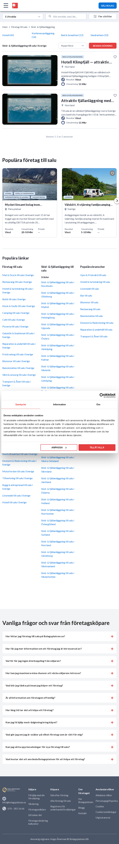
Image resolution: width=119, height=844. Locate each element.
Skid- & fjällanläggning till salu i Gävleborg (57, 553)
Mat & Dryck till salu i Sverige (18, 275)
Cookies (100, 806)
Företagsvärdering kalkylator (38, 822)
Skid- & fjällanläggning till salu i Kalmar (57, 357)
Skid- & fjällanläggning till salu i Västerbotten (57, 575)
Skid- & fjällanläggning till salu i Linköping (57, 378)
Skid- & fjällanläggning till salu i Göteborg (57, 294)
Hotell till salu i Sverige (14, 502)
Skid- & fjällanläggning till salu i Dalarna (57, 490)
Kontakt (82, 813)
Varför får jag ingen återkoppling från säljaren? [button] (33, 660)
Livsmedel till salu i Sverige (16, 495)
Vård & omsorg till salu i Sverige (19, 374)
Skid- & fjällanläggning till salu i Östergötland (57, 522)
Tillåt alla (97, 447)
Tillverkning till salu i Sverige (17, 478)
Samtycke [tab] (20, 404)
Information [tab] (59, 404)
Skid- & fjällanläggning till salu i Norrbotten (57, 511)
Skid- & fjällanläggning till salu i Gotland (57, 532)
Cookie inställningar (106, 812)
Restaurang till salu (90, 309)
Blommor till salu (89, 302)
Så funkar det (35, 815)
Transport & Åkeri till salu (93, 336)
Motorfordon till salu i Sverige (18, 471)
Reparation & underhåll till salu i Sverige (18, 345)
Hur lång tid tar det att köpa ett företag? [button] (30, 710)
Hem (5, 26)
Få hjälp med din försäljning (36, 797)
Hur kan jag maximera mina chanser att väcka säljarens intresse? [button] (43, 673)
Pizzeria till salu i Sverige (15, 326)
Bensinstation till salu (91, 315)
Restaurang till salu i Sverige (17, 281)
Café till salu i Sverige (13, 319)
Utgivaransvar (103, 817)
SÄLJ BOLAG (107, 5)
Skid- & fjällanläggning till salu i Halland (57, 501)
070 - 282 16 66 (16, 808)
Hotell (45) (8, 35)
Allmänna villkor (104, 795)
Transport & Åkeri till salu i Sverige (16, 383)
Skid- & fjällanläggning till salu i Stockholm (57, 284)
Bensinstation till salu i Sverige (18, 367)
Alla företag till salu (60, 800)
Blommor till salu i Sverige (16, 361)
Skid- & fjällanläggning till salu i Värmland (57, 469)
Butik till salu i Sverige (14, 299)
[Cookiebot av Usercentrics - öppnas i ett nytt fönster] (101, 395)
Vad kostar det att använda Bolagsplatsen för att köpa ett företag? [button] (45, 759)
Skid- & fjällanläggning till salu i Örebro (57, 336)
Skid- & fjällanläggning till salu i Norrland (57, 543)
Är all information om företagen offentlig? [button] (30, 697)
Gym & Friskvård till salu (93, 275)
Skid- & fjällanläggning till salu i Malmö (57, 305)
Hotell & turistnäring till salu (95, 281)
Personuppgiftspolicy (107, 800)
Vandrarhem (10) (99, 35)
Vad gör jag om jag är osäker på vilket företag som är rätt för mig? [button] (44, 734)
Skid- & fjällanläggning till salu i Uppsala (57, 326)
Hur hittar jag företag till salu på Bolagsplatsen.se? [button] (35, 636)
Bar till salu (86, 295)
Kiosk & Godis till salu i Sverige (18, 306)
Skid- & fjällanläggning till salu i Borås (57, 389)
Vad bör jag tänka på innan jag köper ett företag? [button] (34, 685)
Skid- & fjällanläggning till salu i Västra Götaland (57, 459)
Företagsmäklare (37, 809)
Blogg (81, 807)
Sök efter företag (59, 795)
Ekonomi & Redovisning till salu (96, 322)
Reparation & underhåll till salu (96, 329)
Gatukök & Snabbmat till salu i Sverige (18, 335)
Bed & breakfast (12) (72, 35)
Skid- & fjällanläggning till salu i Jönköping (57, 347)
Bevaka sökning (102, 45)
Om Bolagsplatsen (85, 800)
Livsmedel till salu (89, 288)
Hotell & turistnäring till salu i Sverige (17, 290)
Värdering (33, 804)
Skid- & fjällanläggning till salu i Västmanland (57, 564)
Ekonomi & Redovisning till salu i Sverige (19, 462)
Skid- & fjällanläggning (43, 26)
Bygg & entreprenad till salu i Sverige (17, 486)
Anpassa (57, 447)
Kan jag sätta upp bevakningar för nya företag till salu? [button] (38, 746)
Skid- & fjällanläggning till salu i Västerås (57, 368)
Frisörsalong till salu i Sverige (17, 354)
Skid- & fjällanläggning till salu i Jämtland (57, 480)
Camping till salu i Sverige (15, 312)
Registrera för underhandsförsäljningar (63, 808)
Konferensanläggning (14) (43, 35)
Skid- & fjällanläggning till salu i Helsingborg (57, 315)
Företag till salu (19, 26)
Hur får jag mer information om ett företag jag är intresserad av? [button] (44, 648)
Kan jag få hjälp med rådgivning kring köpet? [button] (31, 722)
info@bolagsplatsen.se (14, 802)
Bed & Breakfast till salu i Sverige (19, 453)
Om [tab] (98, 404)
